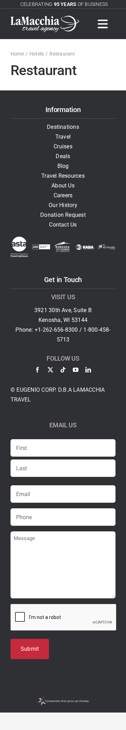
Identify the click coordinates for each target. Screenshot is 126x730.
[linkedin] (88, 370)
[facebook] (37, 370)
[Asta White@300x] (19, 239)
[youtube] (75, 370)
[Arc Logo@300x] (41, 247)
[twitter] (50, 370)
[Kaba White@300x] (84, 247)
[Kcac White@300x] (63, 244)
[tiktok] (63, 370)
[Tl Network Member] (106, 247)
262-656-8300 (60, 329)
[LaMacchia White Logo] (44, 18)
